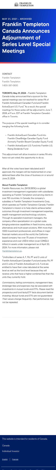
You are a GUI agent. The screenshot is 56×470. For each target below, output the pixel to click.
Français (15, 459)
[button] (28, 451)
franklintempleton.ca (12, 251)
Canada (6, 445)
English (5, 459)
